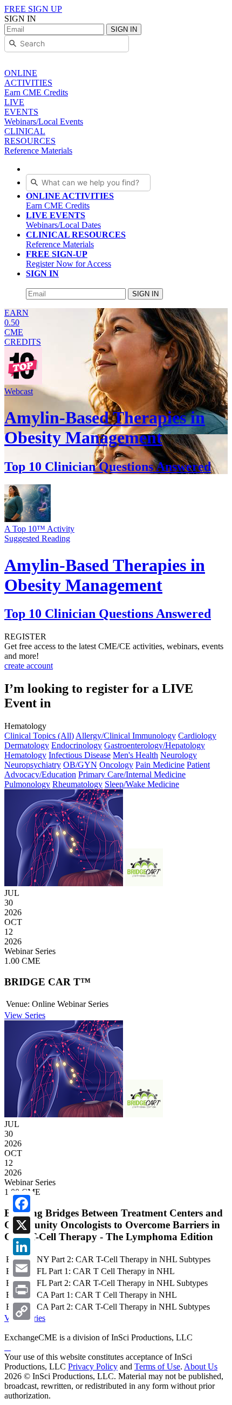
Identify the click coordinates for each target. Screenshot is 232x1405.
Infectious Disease (80, 755)
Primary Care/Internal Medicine (132, 774)
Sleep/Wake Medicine (142, 784)
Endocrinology (76, 745)
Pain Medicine (160, 764)
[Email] (21, 1268)
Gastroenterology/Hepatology (154, 745)
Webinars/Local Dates (63, 220)
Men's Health (135, 755)
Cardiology (197, 735)
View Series (24, 1015)
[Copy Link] (21, 1311)
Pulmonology (27, 784)
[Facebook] (21, 1203)
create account (28, 665)
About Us (200, 1366)
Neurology (178, 755)
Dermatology (26, 745)
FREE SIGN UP (33, 8)
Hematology (25, 755)
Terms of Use (157, 1366)
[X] (21, 1225)
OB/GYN (80, 764)
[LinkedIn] (21, 1246)
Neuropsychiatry (32, 764)
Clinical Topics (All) (39, 735)
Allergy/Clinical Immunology (126, 735)
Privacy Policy (93, 1366)
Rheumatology (77, 784)
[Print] (21, 1289)
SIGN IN (124, 29)
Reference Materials (76, 239)
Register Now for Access (68, 258)
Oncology (116, 764)
